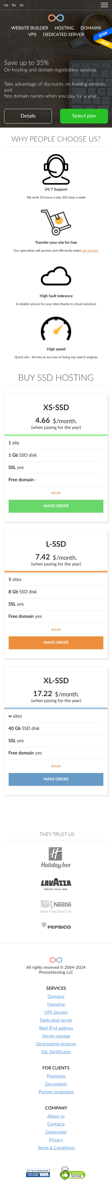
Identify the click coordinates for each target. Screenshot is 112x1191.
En (22, 5)
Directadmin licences (56, 1044)
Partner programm (56, 1092)
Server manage (56, 1036)
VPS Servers (56, 1012)
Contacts (56, 1124)
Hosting (64, 28)
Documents (56, 1084)
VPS (32, 34)
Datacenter (56, 1132)
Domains (56, 996)
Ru (14, 5)
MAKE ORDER (56, 506)
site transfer (90, 250)
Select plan (84, 116)
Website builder (29, 28)
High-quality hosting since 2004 (56, 18)
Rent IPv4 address (56, 1028)
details (56, 493)
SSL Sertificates (56, 1052)
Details (28, 116)
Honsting (56, 1004)
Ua (6, 5)
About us (56, 1116)
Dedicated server (63, 34)
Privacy (56, 1140)
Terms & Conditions (56, 1148)
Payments (56, 1076)
